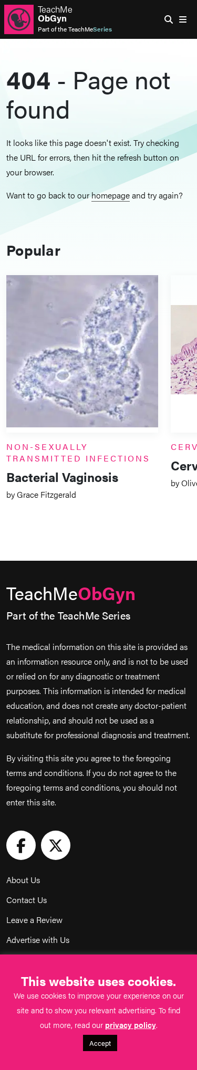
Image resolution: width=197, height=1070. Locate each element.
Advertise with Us (37, 939)
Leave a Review (34, 920)
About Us (23, 880)
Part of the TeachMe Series (68, 615)
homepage (110, 195)
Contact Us (26, 900)
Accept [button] (100, 1043)
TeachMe (55, 14)
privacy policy (130, 1024)
